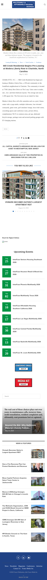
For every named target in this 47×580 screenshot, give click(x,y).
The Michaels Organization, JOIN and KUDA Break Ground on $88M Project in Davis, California (15, 508)
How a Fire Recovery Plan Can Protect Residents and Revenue (14, 465)
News (5, 129)
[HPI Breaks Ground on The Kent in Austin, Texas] (38, 537)
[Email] (29, 557)
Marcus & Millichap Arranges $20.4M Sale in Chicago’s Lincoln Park (15, 494)
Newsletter (13, 566)
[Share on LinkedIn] (26, 138)
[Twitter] (18, 557)
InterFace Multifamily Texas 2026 (25, 295)
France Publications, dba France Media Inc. (26, 572)
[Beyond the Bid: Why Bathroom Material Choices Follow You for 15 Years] (23, 419)
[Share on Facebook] (21, 138)
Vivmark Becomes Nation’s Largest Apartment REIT (12, 451)
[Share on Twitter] (24, 138)
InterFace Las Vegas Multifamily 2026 (27, 319)
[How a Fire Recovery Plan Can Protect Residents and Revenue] (38, 467)
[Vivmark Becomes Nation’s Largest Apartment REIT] (23, 184)
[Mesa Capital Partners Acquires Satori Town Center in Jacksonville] (38, 481)
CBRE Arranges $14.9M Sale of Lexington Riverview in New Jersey (14, 522)
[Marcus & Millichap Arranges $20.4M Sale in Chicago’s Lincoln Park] (38, 495)
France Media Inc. (28, 568)
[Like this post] (19, 138)
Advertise (39, 566)
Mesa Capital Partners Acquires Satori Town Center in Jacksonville (14, 480)
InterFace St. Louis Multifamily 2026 (27, 353)
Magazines (21, 566)
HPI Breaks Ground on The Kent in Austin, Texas (14, 535)
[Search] (45, 5)
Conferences (31, 566)
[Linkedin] (23, 557)
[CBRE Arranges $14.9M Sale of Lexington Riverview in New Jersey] (38, 523)
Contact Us (16, 568)
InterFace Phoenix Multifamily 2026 (26, 284)
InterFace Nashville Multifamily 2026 (27, 342)
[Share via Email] (28, 138)
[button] (4, 191)
